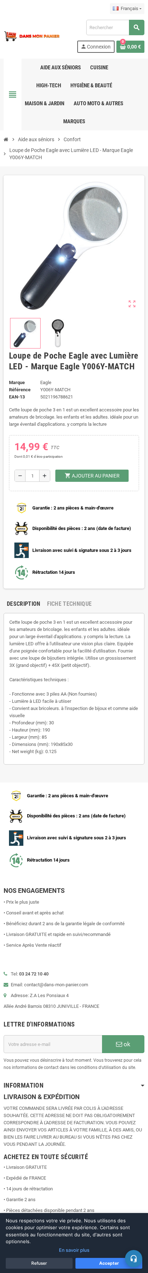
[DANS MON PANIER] (32, 35)
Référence (20, 389)
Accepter (109, 1263)
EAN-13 (17, 397)
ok (126, 1044)
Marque (17, 382)
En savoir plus (74, 1250)
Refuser (39, 1263)
